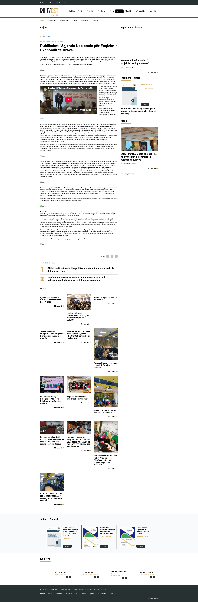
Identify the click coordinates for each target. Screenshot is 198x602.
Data (112, 11)
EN (157, 3)
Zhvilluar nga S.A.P (153, 598)
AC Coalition (141, 11)
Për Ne (81, 11)
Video (75, 20)
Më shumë (58, 306)
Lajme (42, 20)
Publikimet (102, 11)
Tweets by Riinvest (127, 174)
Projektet (91, 11)
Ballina (72, 11)
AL (154, 3)
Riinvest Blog (52, 20)
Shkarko (145, 104)
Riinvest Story (64, 20)
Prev (42, 537)
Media (119, 11)
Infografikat (84, 20)
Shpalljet (129, 11)
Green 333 (96, 20)
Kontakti (152, 11)
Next (156, 537)
